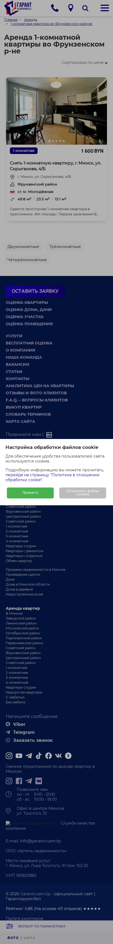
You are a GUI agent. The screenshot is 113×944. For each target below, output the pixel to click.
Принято (30, 492)
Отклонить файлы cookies (82, 493)
